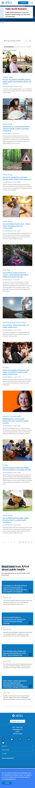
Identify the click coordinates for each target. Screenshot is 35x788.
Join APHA (23, 2)
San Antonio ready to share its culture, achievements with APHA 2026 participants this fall (15, 275)
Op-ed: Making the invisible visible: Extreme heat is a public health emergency (16, 520)
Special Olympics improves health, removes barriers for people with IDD (17, 469)
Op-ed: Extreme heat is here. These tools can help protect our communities (16, 226)
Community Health (15, 416)
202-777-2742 (17, 733)
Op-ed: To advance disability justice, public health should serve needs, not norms (17, 82)
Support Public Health (17, 721)
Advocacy (6, 367)
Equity (11, 77)
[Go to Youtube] (3, 742)
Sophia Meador (8, 377)
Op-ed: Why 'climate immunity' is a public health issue (16, 326)
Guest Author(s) (8, 86)
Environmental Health (9, 322)
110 (29, 542)
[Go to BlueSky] (11, 739)
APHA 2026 (6, 270)
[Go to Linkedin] (28, 739)
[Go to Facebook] (3, 739)
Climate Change (7, 124)
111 (31, 542)
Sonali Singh (7, 133)
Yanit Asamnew (8, 426)
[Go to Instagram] (20, 739)
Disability (5, 77)
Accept (7, 783)
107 (20, 542)
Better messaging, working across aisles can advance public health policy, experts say (16, 372)
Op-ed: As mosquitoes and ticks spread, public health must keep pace (17, 178)
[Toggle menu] (31, 3)
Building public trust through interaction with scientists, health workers (15, 421)
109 (26, 542)
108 (23, 542)
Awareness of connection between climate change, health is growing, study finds (16, 129)
